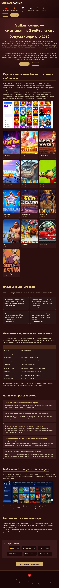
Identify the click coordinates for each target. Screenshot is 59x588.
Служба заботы (5, 9)
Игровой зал (31, 9)
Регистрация (14, 15)
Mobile (37, 9)
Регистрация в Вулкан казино (29, 564)
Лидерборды (22, 9)
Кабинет (5, 15)
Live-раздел (43, 9)
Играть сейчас (24, 64)
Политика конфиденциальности (22, 584)
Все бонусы (36, 64)
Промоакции (14, 9)
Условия (34, 584)
